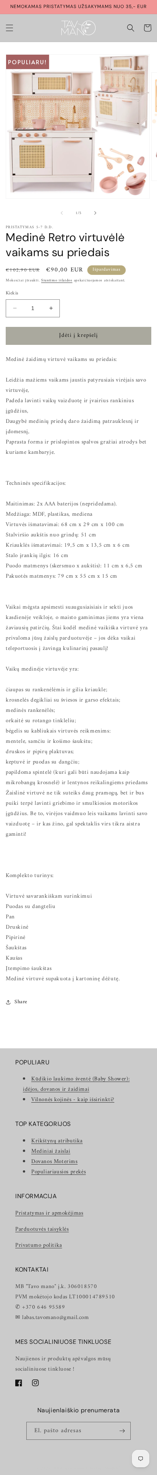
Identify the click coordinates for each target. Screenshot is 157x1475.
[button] (9, 27)
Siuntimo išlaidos (56, 280)
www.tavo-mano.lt (70, 1468)
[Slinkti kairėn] (61, 213)
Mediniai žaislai (50, 1151)
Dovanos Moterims (54, 1162)
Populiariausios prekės (58, 1172)
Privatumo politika (38, 1245)
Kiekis (12, 293)
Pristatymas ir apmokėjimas (49, 1213)
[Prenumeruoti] (122, 1431)
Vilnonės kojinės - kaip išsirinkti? (72, 1100)
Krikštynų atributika (57, 1141)
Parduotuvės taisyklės (42, 1229)
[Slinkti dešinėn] (95, 213)
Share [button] (20, 1002)
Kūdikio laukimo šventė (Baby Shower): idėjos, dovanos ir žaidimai (76, 1084)
